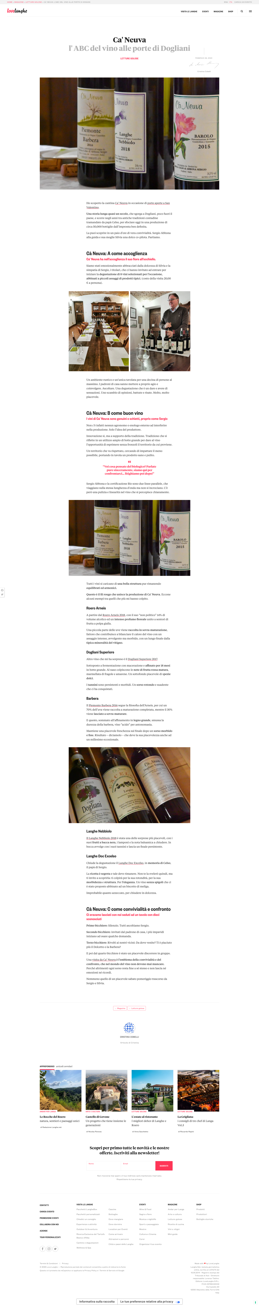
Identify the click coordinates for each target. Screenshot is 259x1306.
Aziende (44, 1230)
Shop (230, 11)
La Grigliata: (195, 1121)
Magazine (19, 2)
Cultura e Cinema (147, 1234)
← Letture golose (136, 1008)
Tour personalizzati (50, 1237)
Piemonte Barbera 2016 (103, 705)
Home (9, 2)
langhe (17, 11)
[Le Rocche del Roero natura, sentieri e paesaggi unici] (60, 1091)
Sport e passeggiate (149, 1224)
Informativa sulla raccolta (97, 1301)
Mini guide (173, 1234)
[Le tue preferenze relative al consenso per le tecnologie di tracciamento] (255, 1302)
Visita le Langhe (189, 11)
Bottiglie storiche (204, 1219)
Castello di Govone (106, 1121)
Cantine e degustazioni (87, 1242)
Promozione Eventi (49, 1218)
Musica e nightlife (147, 1219)
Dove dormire (115, 1224)
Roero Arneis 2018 (114, 615)
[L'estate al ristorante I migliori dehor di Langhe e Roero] (152, 1091)
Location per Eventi (118, 1229)
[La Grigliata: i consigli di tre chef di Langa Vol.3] (198, 1091)
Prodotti (200, 1209)
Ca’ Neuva (121, 203)
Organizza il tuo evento (150, 1244)
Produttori (201, 1214)
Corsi (142, 1239)
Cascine (112, 1209)
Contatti (44, 1205)
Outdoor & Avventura (86, 1229)
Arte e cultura (175, 1214)
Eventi (205, 11)
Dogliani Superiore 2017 (142, 659)
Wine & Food (145, 1209)
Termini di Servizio (108, 1270)
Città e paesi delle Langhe (121, 1244)
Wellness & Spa (83, 1247)
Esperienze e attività (86, 1224)
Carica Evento (47, 1211)
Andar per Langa (176, 1209)
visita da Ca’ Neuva (104, 959)
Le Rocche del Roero (60, 1119)
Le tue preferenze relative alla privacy (146, 1301)
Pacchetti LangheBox (86, 1209)
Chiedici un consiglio (86, 1219)
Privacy (65, 1263)
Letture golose (34, 2)
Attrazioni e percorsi (119, 1239)
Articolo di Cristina (129, 1042)
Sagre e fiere (145, 1214)
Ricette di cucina (176, 1224)
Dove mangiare (116, 1219)
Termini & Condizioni (49, 1263)
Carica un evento (243, 2)
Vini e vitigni (174, 1229)
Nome (91, 1163)
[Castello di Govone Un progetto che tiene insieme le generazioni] (106, 1091)
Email (125, 1163)
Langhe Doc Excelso (130, 863)
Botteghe (113, 1214)
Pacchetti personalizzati (88, 1214)
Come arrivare (116, 1234)
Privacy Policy (90, 1270)
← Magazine (120, 1008)
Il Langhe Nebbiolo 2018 (101, 838)
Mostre (142, 1229)
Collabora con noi (49, 1224)
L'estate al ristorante (149, 1121)
